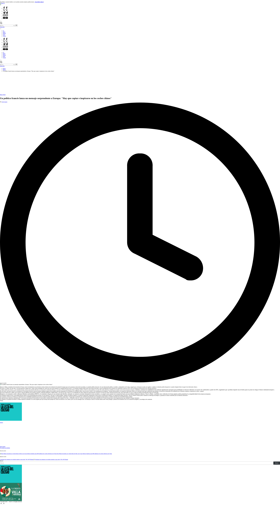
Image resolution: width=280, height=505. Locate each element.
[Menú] (0, 28)
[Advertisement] (140, 83)
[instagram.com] (5, 16)
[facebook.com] (5, 8)
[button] (14, 25)
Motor (1, 94)
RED (4, 94)
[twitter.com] (5, 11)
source (1, 422)
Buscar (1, 460)
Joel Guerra (2, 446)
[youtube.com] (5, 18)
